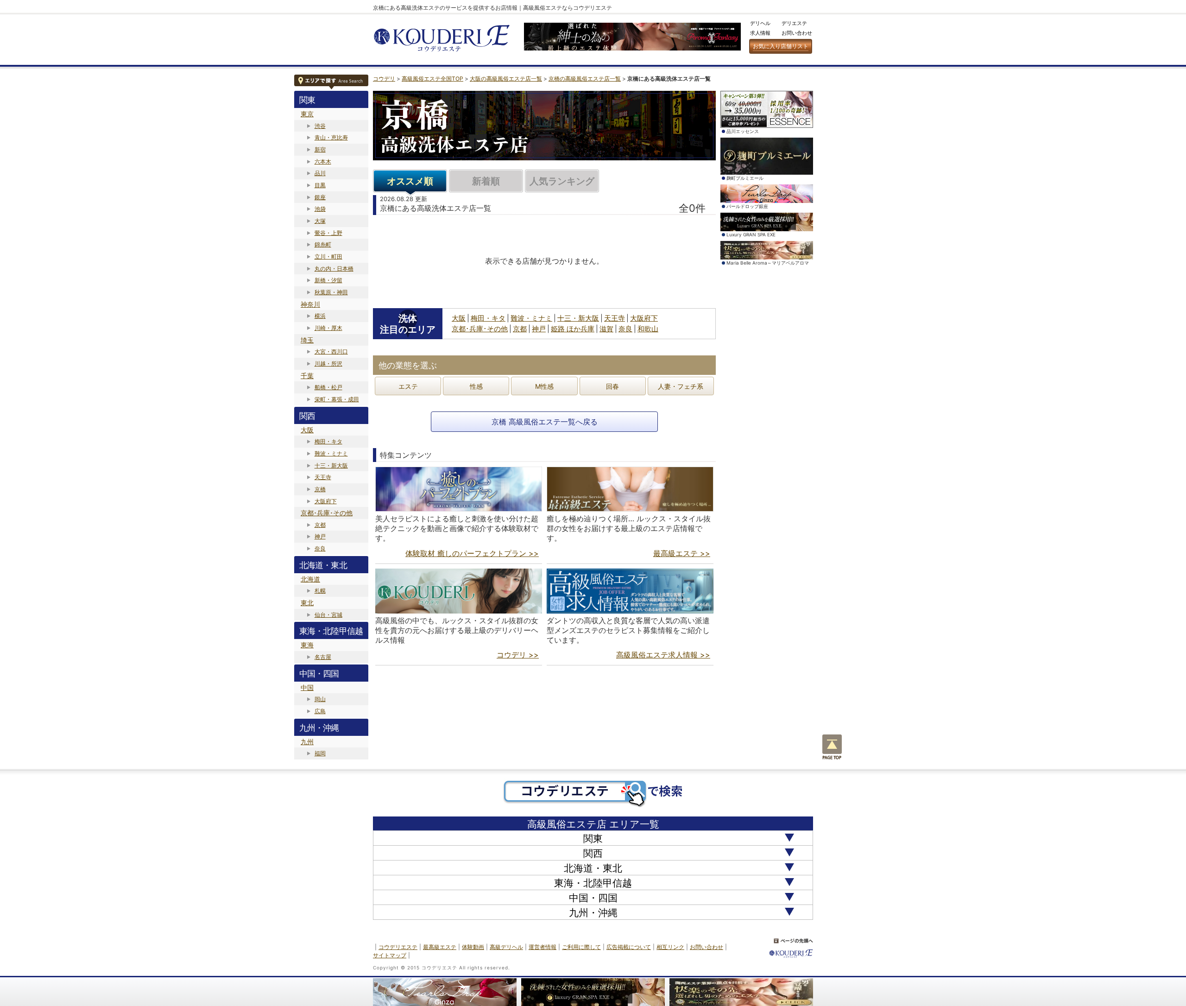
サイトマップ (389, 955)
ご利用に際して (581, 946)
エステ (408, 386)
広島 (320, 711)
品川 (320, 173)
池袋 (320, 208)
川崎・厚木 (328, 327)
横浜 (320, 315)
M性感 (544, 386)
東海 (307, 645)
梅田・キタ (328, 441)
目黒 (320, 185)
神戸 (320, 536)
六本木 (323, 161)
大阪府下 (326, 501)
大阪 (307, 430)
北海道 (310, 579)
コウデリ (384, 78)
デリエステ (794, 23)
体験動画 (473, 946)
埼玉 (307, 340)
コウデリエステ (398, 946)
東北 (307, 603)
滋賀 (606, 328)
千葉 (307, 376)
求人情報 (760, 33)
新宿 (320, 149)
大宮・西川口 (331, 351)
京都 (320, 524)
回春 (612, 386)
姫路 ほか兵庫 (572, 328)
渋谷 (320, 125)
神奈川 (310, 304)
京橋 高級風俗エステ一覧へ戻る (545, 421)
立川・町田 (328, 256)
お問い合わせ (797, 33)
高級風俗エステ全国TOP (432, 78)
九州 (307, 742)
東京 (307, 114)
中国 (307, 687)
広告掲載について (628, 946)
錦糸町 (323, 244)
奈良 (320, 548)
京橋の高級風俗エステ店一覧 (585, 78)
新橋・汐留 (328, 280)
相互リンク (670, 946)
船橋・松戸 (328, 387)
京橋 (320, 489)
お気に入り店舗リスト (780, 46)
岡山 (320, 699)
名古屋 (323, 656)
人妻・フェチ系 (680, 386)
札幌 (320, 590)
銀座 (320, 197)
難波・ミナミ (331, 453)
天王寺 (323, 477)
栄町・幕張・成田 (337, 399)
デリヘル (760, 23)
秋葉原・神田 (331, 292)
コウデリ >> (518, 654)
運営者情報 (542, 946)
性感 (476, 386)
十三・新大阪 (331, 465)
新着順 (486, 181)
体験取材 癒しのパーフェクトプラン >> (472, 553)
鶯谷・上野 (328, 232)
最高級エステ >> (681, 553)
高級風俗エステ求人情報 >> (663, 654)
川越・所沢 (328, 363)
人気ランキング (562, 181)
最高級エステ (439, 946)
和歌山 (647, 328)
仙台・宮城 (328, 614)
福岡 (320, 753)
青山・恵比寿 (331, 137)
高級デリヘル (506, 946)
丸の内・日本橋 (334, 268)
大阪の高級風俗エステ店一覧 (506, 78)
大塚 (320, 220)
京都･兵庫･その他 (327, 513)
